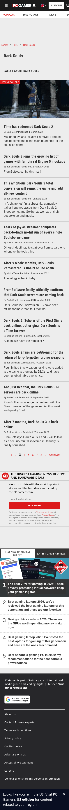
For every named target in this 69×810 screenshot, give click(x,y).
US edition (25, 799)
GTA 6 (52, 14)
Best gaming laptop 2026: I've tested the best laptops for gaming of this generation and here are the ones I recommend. (37, 641)
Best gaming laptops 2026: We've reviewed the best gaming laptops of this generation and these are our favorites (36, 605)
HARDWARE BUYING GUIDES (17, 553)
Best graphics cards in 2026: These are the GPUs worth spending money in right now (36, 623)
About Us (10, 714)
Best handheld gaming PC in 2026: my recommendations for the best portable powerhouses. (35, 659)
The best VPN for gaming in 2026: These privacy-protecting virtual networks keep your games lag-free (36, 587)
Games (4, 44)
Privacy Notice (48, 515)
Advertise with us (15, 754)
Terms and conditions (17, 730)
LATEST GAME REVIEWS (51, 553)
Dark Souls (29, 44)
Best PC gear (30, 14)
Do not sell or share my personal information (32, 778)
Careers (9, 770)
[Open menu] (6, 5)
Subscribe (56, 5)
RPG (15, 44)
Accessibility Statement (18, 762)
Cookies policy (13, 746)
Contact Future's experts (19, 722)
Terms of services (44, 512)
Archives (54, 454)
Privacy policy (12, 738)
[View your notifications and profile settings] (34, 5)
